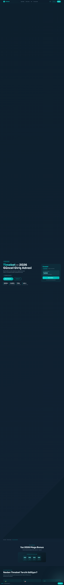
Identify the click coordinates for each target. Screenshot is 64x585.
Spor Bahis (22, 1)
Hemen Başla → (51, 277)
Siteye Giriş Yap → (8, 278)
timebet (7, 1)
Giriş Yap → (60, 583)
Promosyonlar (35, 1)
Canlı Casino (28, 1)
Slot (31, 1)
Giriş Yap (54, 1)
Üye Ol (59, 1)
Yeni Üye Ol (17, 278)
